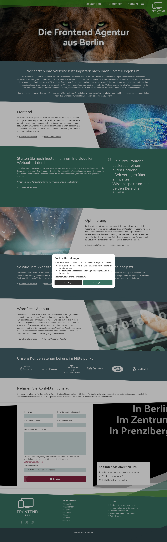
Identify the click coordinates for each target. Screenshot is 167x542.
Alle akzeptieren (98, 282)
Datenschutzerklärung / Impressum (70, 276)
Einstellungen (68, 282)
